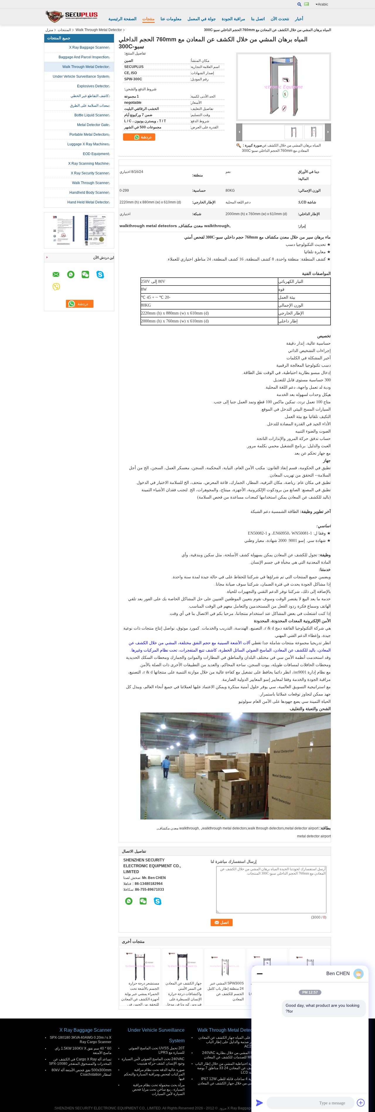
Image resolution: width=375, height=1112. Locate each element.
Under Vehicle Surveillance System (81, 76)
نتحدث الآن (280, 19)
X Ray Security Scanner (90, 173)
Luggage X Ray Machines (88, 144)
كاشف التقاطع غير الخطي (90, 96)
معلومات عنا (171, 18)
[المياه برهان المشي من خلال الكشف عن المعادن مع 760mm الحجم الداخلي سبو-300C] (283, 86)
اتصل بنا (258, 18)
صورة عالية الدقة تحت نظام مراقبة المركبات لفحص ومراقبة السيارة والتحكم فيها (154, 1074)
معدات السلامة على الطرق (89, 105)
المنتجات (64, 30)
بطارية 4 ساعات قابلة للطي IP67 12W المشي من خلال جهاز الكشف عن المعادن (228, 1081)
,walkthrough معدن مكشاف (179, 828)
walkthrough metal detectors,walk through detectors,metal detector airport (260, 828)
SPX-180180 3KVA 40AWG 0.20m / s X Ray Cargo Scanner (80, 1040)
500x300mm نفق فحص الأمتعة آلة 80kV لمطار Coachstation (81, 1072)
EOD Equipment (96, 154)
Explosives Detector (93, 86)
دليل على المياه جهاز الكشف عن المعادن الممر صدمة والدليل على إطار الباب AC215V (228, 1042)
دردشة (145, 137)
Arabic (323, 4)
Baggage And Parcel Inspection (84, 57)
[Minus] (259, 973)
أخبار (299, 18)
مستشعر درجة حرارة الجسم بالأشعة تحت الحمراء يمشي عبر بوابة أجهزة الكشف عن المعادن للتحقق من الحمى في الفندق (140, 996)
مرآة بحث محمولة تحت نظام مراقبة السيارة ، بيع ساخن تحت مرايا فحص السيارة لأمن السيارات (158, 1089)
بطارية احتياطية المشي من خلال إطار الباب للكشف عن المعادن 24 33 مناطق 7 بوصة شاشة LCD (226, 1068)
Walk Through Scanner (90, 183)
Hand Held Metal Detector (88, 202)
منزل (49, 30)
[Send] (259, 1102)
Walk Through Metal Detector (99, 30)
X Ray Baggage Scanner (89, 47)
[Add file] (361, 1102)
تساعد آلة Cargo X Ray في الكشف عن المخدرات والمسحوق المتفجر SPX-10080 (80, 1061)
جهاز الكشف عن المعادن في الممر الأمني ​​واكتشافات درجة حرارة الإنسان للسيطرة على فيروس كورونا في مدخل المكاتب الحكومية (184, 996)
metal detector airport (314, 836)
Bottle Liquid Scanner (91, 115)
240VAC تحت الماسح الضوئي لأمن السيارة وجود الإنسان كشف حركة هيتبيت (153, 1061)
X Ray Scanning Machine (88, 163)
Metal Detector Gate (93, 125)
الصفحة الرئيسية (122, 18)
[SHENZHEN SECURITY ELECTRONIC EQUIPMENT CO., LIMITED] (72, 17)
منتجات (148, 18)
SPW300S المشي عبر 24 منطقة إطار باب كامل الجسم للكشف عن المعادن (225, 991)
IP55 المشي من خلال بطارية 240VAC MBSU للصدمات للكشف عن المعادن (230, 1055)
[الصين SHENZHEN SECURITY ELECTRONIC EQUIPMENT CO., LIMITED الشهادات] (63, 230)
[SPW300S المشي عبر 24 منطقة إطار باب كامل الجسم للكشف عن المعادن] (224, 966)
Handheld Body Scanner (89, 193)
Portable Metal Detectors (89, 134)
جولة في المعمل (202, 18)
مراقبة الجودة (233, 18)
